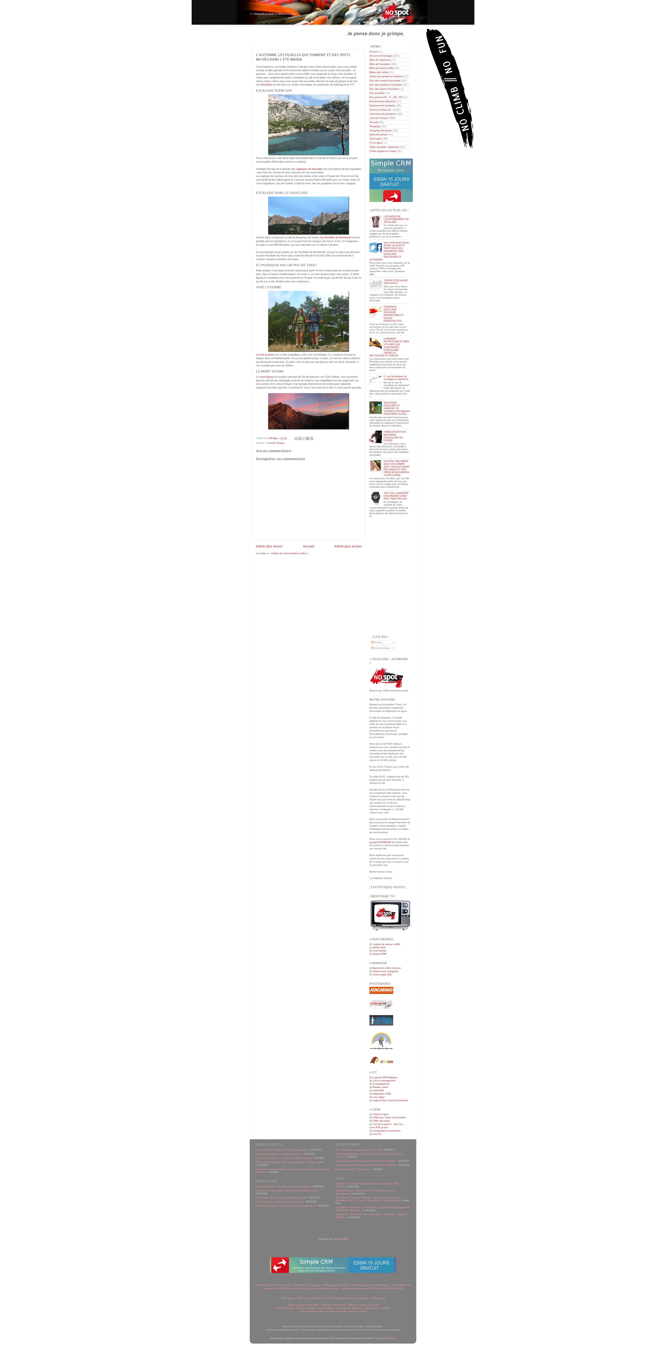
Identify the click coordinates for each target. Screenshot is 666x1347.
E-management (381, 1084)
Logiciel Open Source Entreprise (390, 1100)
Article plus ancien (348, 546)
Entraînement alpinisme (382, 101)
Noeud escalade (285, 1308)
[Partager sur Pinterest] (312, 438)
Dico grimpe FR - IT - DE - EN (386, 97)
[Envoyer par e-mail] (296, 438)
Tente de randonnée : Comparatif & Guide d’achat (283, 1158)
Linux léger (379, 1097)
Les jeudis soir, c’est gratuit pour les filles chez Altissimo (366, 1165)
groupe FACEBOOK (380, 842)
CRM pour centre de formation (389, 1117)
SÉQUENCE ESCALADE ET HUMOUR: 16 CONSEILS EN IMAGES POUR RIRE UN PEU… (397, 408)
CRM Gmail (375, 1288)
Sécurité (374, 122)
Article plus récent (269, 546)
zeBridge (273, 438)
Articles (378, 642)
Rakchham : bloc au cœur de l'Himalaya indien (281, 1197)
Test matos (375, 138)
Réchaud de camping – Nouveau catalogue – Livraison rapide (290, 1162)
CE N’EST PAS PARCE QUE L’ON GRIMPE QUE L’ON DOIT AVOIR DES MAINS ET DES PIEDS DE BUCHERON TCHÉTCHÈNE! (396, 468)
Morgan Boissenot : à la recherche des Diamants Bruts (286, 1206)
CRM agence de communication (273, 1285)
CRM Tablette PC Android (341, 1298)
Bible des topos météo (382, 68)
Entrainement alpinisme (349, 1308)
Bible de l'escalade (380, 64)
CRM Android (317, 1298)
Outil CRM (378, 1090)
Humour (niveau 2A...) (381, 109)
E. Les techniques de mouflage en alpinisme (396, 377)
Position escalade (306, 1308)
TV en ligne (376, 143)
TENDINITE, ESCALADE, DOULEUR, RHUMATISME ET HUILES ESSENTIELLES (394, 314)
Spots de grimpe (378, 134)
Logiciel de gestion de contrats (321, 1288)
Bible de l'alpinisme (380, 60)
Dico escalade (377, 93)
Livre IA (377, 1134)
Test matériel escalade (312, 1311)
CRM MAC (363, 1298)
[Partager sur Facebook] (308, 438)
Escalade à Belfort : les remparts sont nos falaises (283, 1186)
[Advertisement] (294, 33)
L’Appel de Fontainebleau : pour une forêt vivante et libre (287, 1190)
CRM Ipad (302, 1298)
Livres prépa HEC (382, 974)
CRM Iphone (288, 1298)
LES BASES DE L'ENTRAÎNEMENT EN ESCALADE (396, 219)
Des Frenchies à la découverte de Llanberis (280, 1201)
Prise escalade (326, 1308)
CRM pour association (333, 1305)
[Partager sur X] (304, 438)
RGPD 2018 (379, 947)
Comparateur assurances (386, 1130)
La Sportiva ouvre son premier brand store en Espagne (366, 1161)
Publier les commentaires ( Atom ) (289, 553)
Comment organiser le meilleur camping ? (279, 1154)
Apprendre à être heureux (386, 968)
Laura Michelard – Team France (353, 1169)
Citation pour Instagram (385, 971)
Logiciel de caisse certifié (386, 944)
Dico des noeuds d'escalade (385, 80)
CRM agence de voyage (306, 1285)
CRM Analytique (381, 1285)
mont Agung (266, 376)
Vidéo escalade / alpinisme (384, 147)
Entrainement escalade (377, 1308)
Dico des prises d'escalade (384, 89)
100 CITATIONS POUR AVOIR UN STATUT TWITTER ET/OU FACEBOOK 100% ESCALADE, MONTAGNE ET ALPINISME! (389, 251)
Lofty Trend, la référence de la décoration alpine (282, 1150)
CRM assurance (361, 1285)
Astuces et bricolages (381, 55)
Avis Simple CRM (393, 1288)
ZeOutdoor (266, 84)
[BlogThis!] (300, 438)
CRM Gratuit (378, 1298)
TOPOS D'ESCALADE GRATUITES (396, 282)
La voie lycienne (265, 354)
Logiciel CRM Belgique (385, 1077)
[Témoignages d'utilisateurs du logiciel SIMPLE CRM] (391, 201)
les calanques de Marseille (307, 169)
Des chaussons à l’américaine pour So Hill (359, 1150)
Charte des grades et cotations (386, 76)
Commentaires (382, 648)
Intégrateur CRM (382, 1093)
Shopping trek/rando (380, 130)
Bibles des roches (379, 72)
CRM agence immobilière (336, 1285)
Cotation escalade (337, 1311)
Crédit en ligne (380, 1114)
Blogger (391, 1338)
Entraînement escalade (382, 105)
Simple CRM (379, 954)
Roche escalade (357, 1311)
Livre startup (379, 950)
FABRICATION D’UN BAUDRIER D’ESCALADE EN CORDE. (395, 436)
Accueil (308, 546)
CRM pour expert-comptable (363, 1305)
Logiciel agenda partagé (353, 1288)
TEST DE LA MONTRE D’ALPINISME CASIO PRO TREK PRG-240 (396, 496)
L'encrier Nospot (275, 443)
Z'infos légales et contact (383, 151)
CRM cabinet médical (290, 1288)
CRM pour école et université (303, 1305)
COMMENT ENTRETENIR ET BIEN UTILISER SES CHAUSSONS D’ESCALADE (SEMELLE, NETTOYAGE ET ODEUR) (389, 347)
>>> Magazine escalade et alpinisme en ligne (273, 13)
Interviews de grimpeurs (382, 114)
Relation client (380, 1087)
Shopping (375, 126)
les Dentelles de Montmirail (335, 237)
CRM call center (381, 1121)
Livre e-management (384, 1080)
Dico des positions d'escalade (386, 84)
